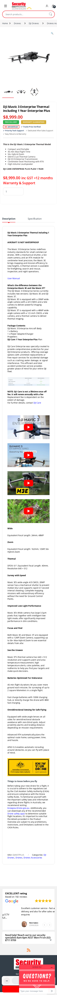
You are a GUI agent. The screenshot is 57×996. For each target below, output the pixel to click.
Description (8, 219)
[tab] (8, 220)
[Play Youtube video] (28, 427)
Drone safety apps (16, 813)
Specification (35, 219)
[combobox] (24, 14)
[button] (49, 925)
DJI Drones (34, 23)
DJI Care (37, 402)
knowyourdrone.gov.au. (18, 808)
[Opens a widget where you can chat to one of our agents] (37, 979)
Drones (17, 23)
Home (5, 23)
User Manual (13, 278)
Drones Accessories (33, 857)
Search (50, 14)
